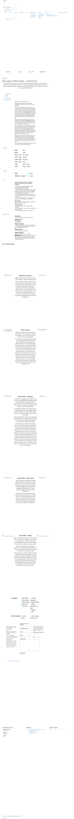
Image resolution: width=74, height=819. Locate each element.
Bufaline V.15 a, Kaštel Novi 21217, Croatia (37, 729)
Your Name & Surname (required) (24, 624)
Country (21, 635)
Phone (21, 631)
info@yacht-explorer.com (33, 731)
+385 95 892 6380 (32, 730)
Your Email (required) (24, 628)
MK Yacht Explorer (6, 816)
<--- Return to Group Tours (13, 661)
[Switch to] (65, 12)
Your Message (22, 638)
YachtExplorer (31, 733)
